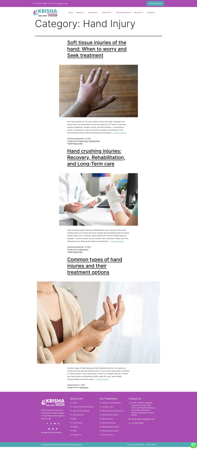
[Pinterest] (52, 429)
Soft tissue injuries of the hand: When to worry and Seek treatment (97, 48)
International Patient (123, 12)
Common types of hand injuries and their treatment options (94, 265)
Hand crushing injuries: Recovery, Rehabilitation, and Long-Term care (96, 157)
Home (71, 12)
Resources (138, 12)
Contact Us (151, 12)
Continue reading (119, 133)
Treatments (92, 12)
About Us (79, 12)
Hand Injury (83, 141)
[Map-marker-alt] (56, 429)
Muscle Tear (78, 143)
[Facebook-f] (47, 423)
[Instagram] (51, 423)
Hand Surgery (94, 141)
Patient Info (106, 12)
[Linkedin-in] (58, 423)
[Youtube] (49, 429)
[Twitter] (54, 423)
